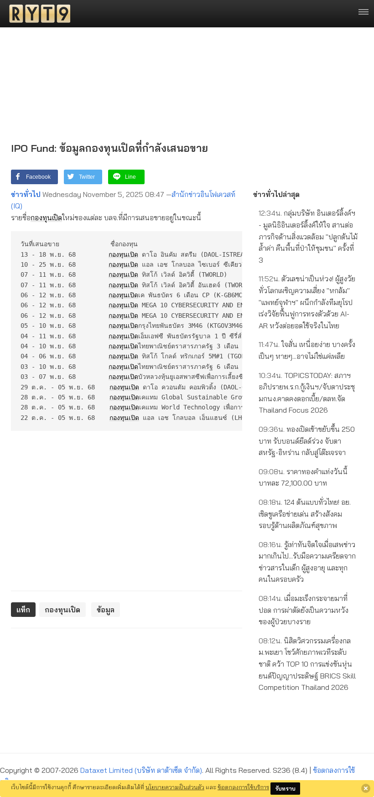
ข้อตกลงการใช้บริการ (243, 787)
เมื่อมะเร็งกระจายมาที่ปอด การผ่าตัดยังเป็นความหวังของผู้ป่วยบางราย (303, 610)
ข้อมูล (105, 609)
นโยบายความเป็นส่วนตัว (174, 787)
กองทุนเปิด (46, 217)
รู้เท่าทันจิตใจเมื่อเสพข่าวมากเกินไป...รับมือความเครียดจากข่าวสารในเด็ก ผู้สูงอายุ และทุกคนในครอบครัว (307, 562)
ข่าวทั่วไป (26, 194)
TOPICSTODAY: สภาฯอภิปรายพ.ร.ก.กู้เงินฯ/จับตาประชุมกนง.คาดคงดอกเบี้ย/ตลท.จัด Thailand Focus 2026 (307, 393)
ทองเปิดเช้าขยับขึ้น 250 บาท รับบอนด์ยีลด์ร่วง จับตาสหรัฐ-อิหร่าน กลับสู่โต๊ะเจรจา (307, 440)
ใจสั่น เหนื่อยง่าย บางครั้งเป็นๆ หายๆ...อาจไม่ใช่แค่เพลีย (307, 350)
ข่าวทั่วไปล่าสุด (276, 194)
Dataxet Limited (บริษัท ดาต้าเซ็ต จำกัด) (141, 770)
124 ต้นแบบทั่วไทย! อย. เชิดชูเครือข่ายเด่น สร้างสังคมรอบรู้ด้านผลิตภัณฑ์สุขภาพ (305, 513)
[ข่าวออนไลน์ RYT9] (37, 13)
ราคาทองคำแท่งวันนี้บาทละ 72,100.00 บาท (303, 477)
